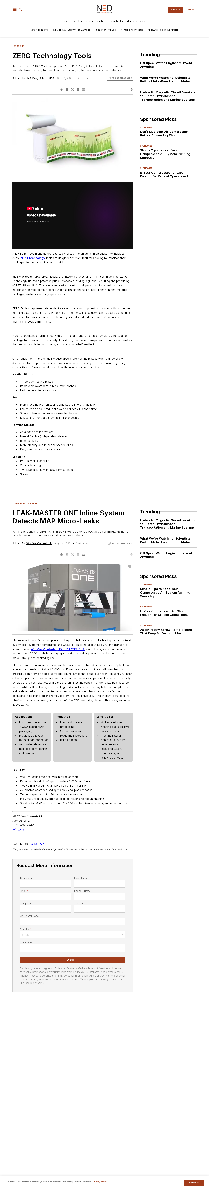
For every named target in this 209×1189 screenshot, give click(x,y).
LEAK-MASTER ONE (71, 649)
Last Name (81, 878)
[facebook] (61, 89)
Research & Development (163, 30)
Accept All (194, 1183)
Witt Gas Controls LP (39, 543)
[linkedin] (67, 89)
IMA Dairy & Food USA (40, 78)
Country (25, 929)
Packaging (18, 46)
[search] (20, 9)
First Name (27, 878)
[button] (14, 9)
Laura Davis (37, 843)
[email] (83, 89)
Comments (26, 942)
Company (25, 903)
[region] (104, 1182)
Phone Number (82, 890)
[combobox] (72, 934)
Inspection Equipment (24, 503)
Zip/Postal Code (29, 915)
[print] (131, 89)
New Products (39, 30)
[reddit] (78, 89)
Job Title (80, 903)
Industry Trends (105, 30)
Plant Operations (132, 30)
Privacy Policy (99, 1182)
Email (24, 890)
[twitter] (72, 89)
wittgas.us (19, 829)
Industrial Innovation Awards (72, 30)
